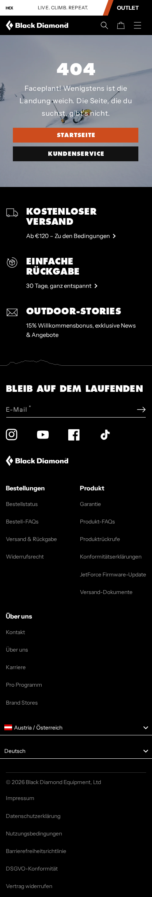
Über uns (17, 649)
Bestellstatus (22, 504)
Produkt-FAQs (97, 521)
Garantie (90, 504)
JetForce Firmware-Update (113, 574)
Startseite (76, 135)
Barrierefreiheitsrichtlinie (36, 851)
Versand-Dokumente (106, 592)
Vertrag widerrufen (29, 886)
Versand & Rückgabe (31, 539)
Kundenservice (76, 154)
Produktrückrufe (100, 539)
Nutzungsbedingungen (34, 833)
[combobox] (76, 727)
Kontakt (15, 632)
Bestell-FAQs (22, 521)
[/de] (38, 25)
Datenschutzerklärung (33, 815)
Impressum (20, 798)
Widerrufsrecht (25, 556)
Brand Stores (22, 702)
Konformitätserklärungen (110, 556)
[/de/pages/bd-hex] (9, 8)
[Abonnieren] (141, 409)
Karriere (16, 667)
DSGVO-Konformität (32, 868)
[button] (104, 25)
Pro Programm (24, 684)
